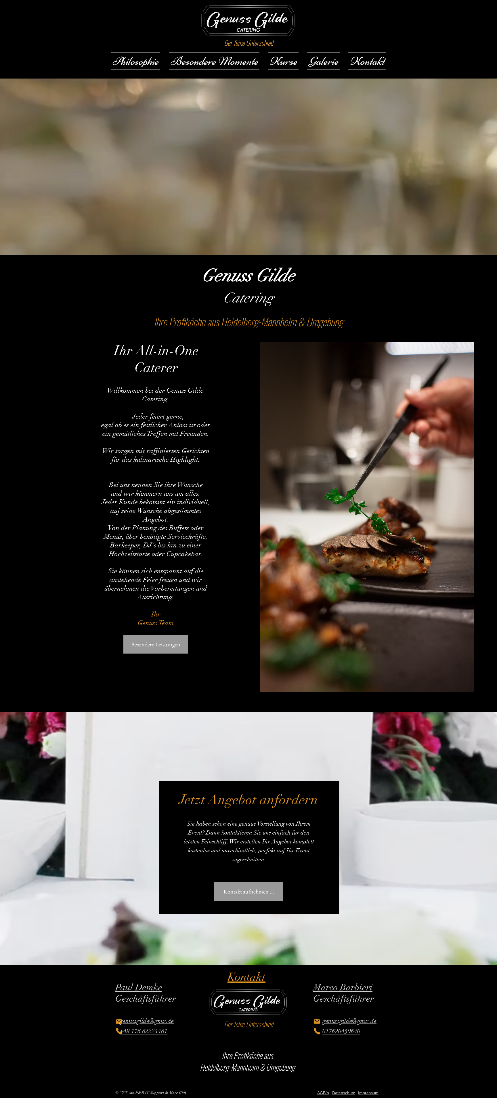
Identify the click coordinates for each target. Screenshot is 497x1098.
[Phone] (119, 1031)
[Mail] (119, 1021)
